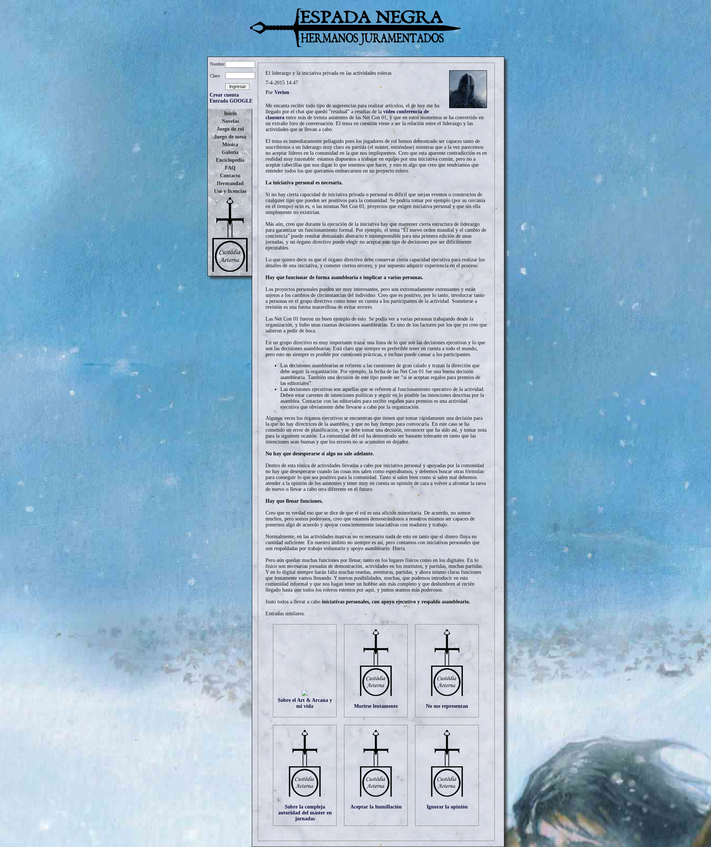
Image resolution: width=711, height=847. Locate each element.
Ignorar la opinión (447, 807)
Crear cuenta (224, 95)
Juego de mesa (230, 137)
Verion (281, 92)
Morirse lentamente (376, 706)
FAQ (230, 168)
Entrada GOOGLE (231, 101)
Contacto (230, 175)
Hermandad (230, 183)
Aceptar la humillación (376, 807)
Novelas (230, 121)
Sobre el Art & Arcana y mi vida (305, 703)
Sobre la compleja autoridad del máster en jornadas (305, 812)
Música (230, 144)
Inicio (230, 113)
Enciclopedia (230, 160)
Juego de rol (230, 129)
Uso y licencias (230, 191)
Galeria (230, 152)
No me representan (447, 706)
